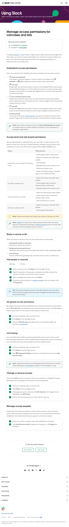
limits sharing (29, 116)
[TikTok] (44, 471)
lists (37, 365)
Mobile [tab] (23, 264)
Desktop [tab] (12, 264)
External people (41, 225)
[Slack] (33, 510)
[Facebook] (32, 471)
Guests (19, 222)
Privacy (3, 517)
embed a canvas (37, 280)
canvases (30, 365)
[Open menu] (66, 3)
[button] (28, 450)
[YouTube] (40, 471)
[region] (34, 181)
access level (24, 324)
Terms (9, 517)
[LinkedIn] (25, 471)
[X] (36, 471)
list (23, 55)
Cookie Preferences (19, 517)
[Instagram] (29, 471)
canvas (16, 55)
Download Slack (6, 513)
